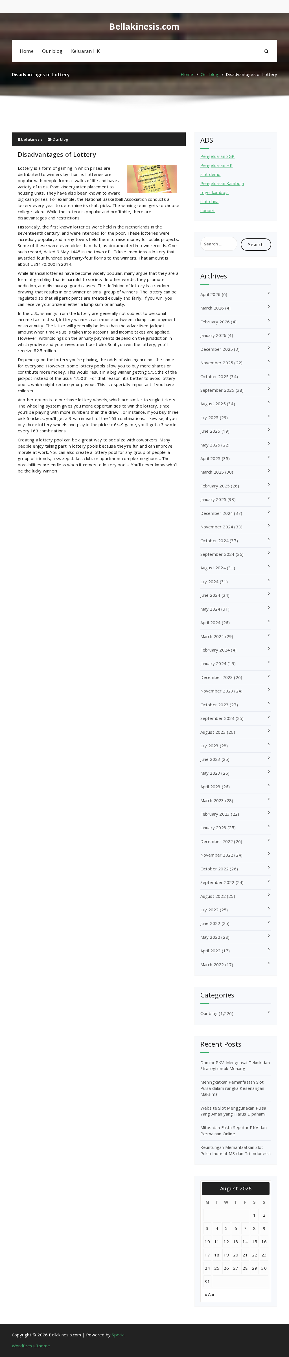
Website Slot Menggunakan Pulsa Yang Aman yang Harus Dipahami (233, 1111)
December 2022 (216, 841)
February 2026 (215, 321)
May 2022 (210, 937)
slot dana (209, 201)
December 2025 (216, 349)
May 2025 (210, 445)
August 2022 (213, 896)
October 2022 (214, 869)
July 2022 (209, 909)
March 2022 (212, 964)
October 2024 (214, 540)
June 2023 (210, 759)
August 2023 (213, 732)
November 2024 (216, 527)
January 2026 (213, 335)
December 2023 (216, 677)
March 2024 (212, 636)
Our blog (52, 51)
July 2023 (209, 745)
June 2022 (210, 923)
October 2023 (214, 704)
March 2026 (212, 308)
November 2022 (216, 855)
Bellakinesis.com (144, 26)
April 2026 (210, 294)
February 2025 (215, 486)
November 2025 (216, 362)
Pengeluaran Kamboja (222, 183)
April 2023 (210, 786)
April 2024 (210, 622)
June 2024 (210, 595)
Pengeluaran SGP (217, 156)
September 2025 (217, 390)
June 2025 (210, 431)
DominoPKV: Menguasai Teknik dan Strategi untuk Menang (235, 1065)
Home (27, 51)
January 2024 (213, 663)
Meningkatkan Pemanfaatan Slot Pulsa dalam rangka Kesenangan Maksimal (232, 1088)
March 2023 (212, 800)
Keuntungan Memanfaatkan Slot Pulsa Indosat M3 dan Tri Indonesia (235, 1150)
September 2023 (217, 718)
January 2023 (213, 827)
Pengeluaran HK (216, 165)
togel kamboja (214, 192)
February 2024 (215, 650)
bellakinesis (31, 139)
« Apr (210, 1294)
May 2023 (210, 773)
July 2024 (209, 581)
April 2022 (210, 950)
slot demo (210, 174)
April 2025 (210, 458)
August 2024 (213, 567)
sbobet (207, 210)
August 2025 (213, 403)
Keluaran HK (85, 51)
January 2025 (213, 499)
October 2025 (214, 376)
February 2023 (215, 814)
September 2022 (217, 882)
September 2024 (217, 554)
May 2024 (210, 609)
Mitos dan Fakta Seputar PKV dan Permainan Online (233, 1130)
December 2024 (216, 513)
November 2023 (216, 691)
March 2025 (212, 472)
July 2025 (209, 417)
